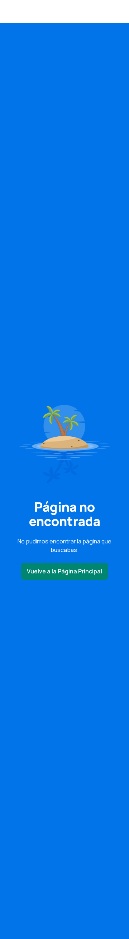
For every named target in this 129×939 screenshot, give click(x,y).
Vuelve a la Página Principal (64, 571)
